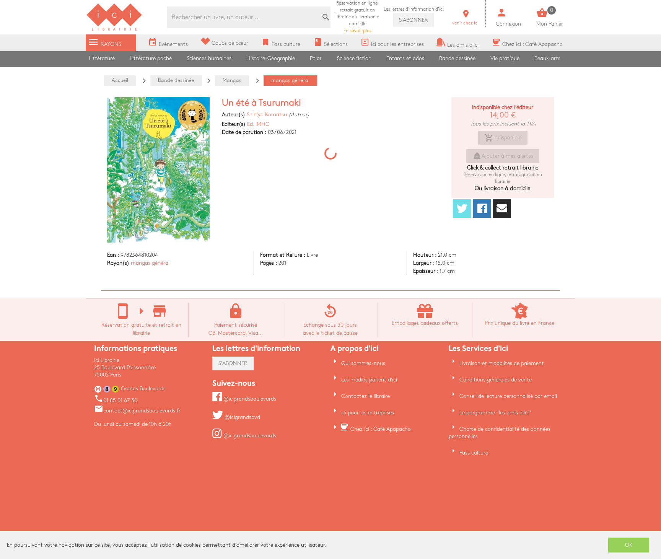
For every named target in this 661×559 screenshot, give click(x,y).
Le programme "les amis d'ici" (495, 412)
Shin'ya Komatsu (267, 114)
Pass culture (473, 452)
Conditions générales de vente (495, 379)
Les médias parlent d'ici (369, 379)
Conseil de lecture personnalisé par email (508, 396)
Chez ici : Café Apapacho (380, 429)
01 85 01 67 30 (115, 400)
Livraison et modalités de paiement (501, 363)
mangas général (150, 263)
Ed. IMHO (258, 124)
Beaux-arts (547, 58)
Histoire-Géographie (270, 58)
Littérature (102, 58)
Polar (316, 58)
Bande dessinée (457, 58)
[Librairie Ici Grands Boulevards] (114, 29)
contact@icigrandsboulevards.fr (137, 410)
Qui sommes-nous (363, 363)
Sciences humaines (209, 58)
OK (629, 545)
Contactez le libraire (365, 396)
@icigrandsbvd (241, 417)
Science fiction (354, 58)
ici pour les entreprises (367, 412)
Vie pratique (504, 58)
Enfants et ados (405, 58)
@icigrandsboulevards (249, 398)
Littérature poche (151, 58)
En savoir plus (357, 17)
